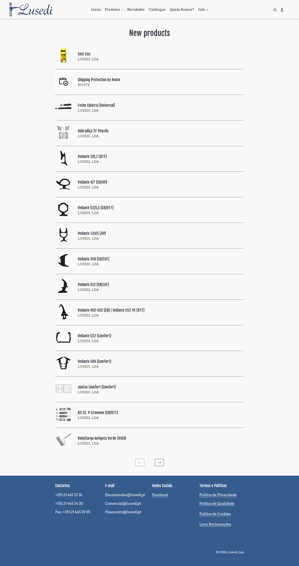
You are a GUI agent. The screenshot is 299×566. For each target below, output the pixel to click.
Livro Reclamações (215, 524)
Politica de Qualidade (216, 503)
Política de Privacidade (218, 495)
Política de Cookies (215, 514)
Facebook (160, 495)
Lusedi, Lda (236, 552)
